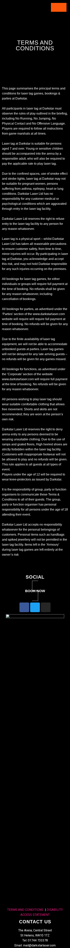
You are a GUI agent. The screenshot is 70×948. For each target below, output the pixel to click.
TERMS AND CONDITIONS (25, 910)
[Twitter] (35, 607)
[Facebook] (24, 607)
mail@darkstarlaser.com (39, 945)
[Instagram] (46, 607)
